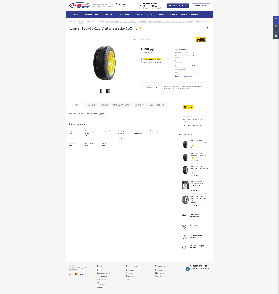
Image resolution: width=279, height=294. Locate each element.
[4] (148, 39)
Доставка (130, 270)
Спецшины (102, 276)
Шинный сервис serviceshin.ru (178, 5)
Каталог (100, 266)
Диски (100, 282)
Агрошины (101, 279)
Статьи (158, 276)
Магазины (159, 273)
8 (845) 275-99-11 (150, 6)
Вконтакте (187, 269)
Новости (158, 270)
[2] (144, 39)
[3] (146, 39)
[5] (150, 39)
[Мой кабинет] (206, 14)
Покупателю (131, 266)
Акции (129, 279)
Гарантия (130, 276)
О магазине (160, 266)
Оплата (129, 273)
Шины (99, 270)
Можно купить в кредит (152, 59)
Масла (100, 288)
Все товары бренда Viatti (193, 126)
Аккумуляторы (103, 285)
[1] (142, 39)
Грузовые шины (104, 273)
